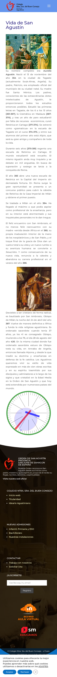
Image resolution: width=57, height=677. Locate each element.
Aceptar (9, 672)
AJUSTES (43, 666)
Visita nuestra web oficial (15, 479)
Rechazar (25, 672)
